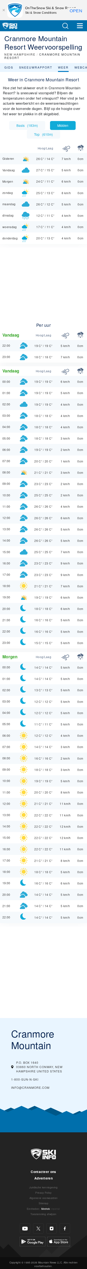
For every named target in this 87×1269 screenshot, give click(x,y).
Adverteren (43, 1178)
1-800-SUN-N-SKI (24, 1079)
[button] (65, 26)
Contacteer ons (43, 1171)
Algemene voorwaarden (43, 1198)
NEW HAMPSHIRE (20, 54)
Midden (62, 125)
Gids (8, 67)
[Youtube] (25, 1228)
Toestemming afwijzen (43, 1214)
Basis (27, 125)
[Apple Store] (58, 1240)
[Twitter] (38, 1228)
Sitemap (43, 1203)
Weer (63, 67)
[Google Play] (32, 1240)
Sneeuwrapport (35, 67)
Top (43, 134)
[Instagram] (51, 1228)
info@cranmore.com (30, 1087)
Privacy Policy (43, 1192)
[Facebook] (65, 1228)
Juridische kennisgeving (43, 1187)
